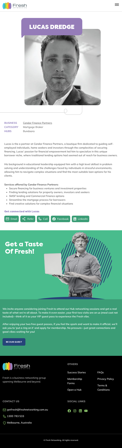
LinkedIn (83, 218)
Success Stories (76, 372)
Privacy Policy (105, 378)
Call (45, 218)
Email (14, 218)
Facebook (63, 218)
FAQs (100, 372)
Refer (30, 218)
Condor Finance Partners (37, 122)
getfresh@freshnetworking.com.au (27, 409)
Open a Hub (74, 389)
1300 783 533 (15, 416)
